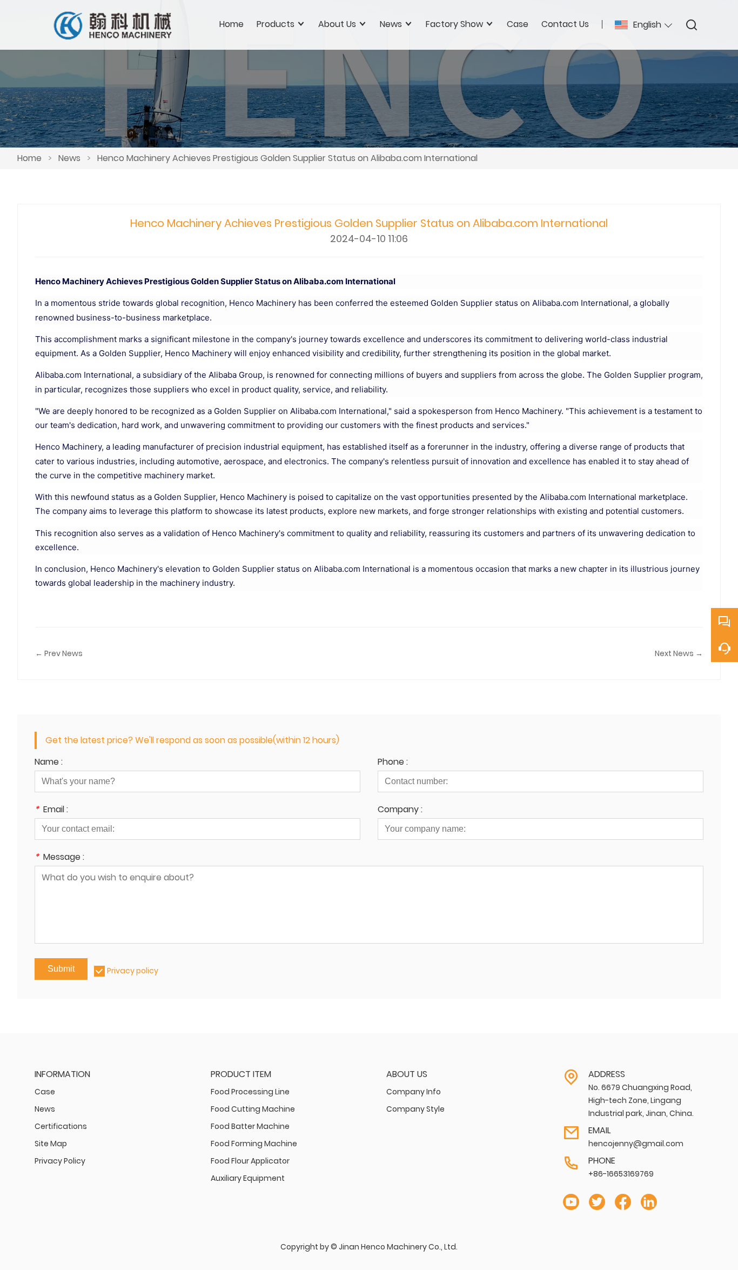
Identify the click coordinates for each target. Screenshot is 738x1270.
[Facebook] (623, 1202)
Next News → (679, 653)
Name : (49, 763)
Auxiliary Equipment (248, 1178)
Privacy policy (132, 970)
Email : (51, 810)
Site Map (51, 1143)
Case (45, 1091)
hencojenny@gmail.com (635, 1143)
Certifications (61, 1126)
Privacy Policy (60, 1160)
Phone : (393, 763)
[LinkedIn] (649, 1202)
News (69, 158)
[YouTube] (571, 1202)
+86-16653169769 (621, 1173)
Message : (59, 858)
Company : (400, 810)
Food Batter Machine (250, 1126)
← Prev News (59, 653)
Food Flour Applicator (250, 1160)
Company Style (415, 1109)
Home (29, 158)
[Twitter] (597, 1202)
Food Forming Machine (254, 1143)
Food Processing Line (250, 1091)
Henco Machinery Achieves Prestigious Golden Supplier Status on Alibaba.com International (287, 158)
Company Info (413, 1091)
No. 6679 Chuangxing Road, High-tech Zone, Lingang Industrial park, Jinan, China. (641, 1100)
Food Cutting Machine (253, 1109)
